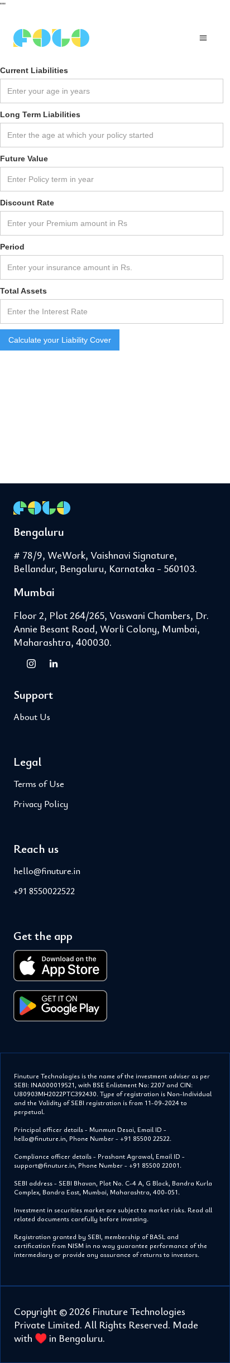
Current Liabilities (34, 70)
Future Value (24, 158)
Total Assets (23, 290)
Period (12, 246)
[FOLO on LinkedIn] (53, 663)
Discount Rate (27, 202)
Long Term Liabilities (40, 114)
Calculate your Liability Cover (59, 339)
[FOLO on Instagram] (31, 663)
